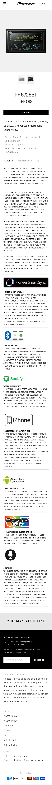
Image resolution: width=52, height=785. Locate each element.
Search (6, 730)
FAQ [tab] (37, 161)
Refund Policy (10, 745)
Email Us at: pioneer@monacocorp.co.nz (23, 760)
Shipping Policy (11, 740)
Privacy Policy (10, 720)
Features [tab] (8, 161)
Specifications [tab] (24, 161)
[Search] (43, 3)
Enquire (26, 112)
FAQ (5, 735)
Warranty (8, 725)
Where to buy (10, 716)
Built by (26, 773)
